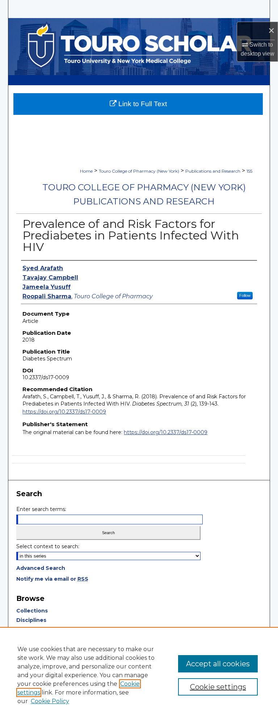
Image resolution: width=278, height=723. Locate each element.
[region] (139, 675)
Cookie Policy (50, 701)
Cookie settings (218, 687)
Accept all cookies (218, 663)
